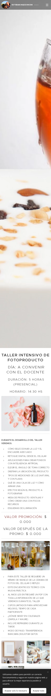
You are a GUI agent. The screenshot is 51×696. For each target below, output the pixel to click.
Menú (47, 4)
